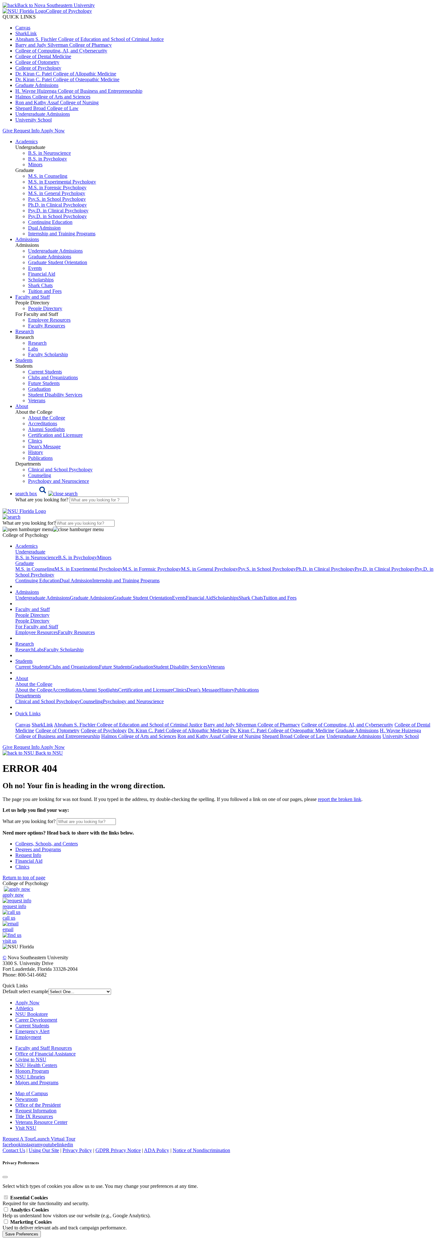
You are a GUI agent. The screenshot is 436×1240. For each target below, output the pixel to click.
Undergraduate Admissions (42, 114)
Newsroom (26, 1099)
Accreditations (42, 423)
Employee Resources (49, 320)
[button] (46, 493)
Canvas (22, 27)
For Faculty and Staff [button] (36, 626)
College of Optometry (37, 62)
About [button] (21, 406)
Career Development (36, 1020)
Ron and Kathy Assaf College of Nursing (57, 102)
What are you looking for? (42, 499)
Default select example (25, 991)
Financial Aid (41, 274)
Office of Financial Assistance (45, 1053)
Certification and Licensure (55, 435)
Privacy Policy (77, 1150)
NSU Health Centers (36, 1065)
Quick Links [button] (28, 713)
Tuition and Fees (45, 291)
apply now (13, 895)
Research (37, 343)
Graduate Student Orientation (57, 262)
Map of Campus (31, 1093)
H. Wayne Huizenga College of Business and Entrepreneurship (78, 91)
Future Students (44, 383)
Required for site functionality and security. (46, 1200)
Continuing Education (50, 222)
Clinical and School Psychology (60, 469)
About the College (46, 417)
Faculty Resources (46, 325)
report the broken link (339, 799)
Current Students (45, 371)
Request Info (26, 130)
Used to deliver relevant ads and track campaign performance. (65, 1224)
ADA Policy (156, 1150)
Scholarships (41, 279)
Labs (33, 348)
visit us (10, 941)
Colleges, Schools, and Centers (46, 843)
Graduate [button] (24, 563)
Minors (35, 164)
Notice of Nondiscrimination (201, 1150)
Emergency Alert (32, 1031)
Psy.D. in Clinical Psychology (58, 210)
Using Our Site (44, 1150)
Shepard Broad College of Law (47, 108)
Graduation (39, 389)
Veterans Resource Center (41, 1122)
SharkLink (26, 33)
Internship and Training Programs (61, 233)
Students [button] (24, 360)
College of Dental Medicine (43, 56)
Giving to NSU (30, 1059)
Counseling (39, 475)
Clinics (35, 440)
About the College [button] (33, 684)
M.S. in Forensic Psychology (57, 187)
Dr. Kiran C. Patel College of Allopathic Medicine (65, 73)
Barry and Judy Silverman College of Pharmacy (63, 45)
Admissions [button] (27, 239)
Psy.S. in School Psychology (57, 199)
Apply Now (53, 130)
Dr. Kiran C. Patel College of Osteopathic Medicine (67, 79)
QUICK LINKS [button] (19, 17)
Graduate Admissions (36, 85)
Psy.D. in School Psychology (57, 216)
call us (9, 918)
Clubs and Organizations (53, 377)
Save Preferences (21, 1234)
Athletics (24, 1008)
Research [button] (24, 331)
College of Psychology (38, 68)
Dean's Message (44, 446)
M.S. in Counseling (47, 176)
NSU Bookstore (31, 1014)
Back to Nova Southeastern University (56, 5)
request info (14, 906)
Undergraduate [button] (30, 551)
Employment (28, 1037)
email (8, 929)
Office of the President (38, 1105)
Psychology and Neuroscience (58, 481)
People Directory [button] (32, 615)
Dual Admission (44, 228)
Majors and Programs (36, 1082)
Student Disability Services (55, 394)
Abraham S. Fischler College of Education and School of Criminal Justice (89, 39)
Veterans (36, 400)
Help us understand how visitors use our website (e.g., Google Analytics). (77, 1212)
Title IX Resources (34, 1116)
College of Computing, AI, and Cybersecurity (61, 50)
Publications (40, 458)
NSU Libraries (30, 1076)
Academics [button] (26, 141)
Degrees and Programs (38, 849)
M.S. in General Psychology (56, 193)
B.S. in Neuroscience (49, 153)
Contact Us (14, 1150)
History (35, 452)
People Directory (45, 308)
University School (33, 119)
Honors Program (32, 1071)
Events (35, 268)
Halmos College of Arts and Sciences (52, 96)
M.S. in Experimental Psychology (62, 181)
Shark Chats (40, 285)
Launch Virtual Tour (54, 1139)
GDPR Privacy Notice (118, 1150)
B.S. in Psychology (47, 158)
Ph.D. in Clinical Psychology (57, 205)
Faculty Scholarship (48, 354)
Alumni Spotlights (46, 429)
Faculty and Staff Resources (43, 1048)
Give (7, 130)
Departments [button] (28, 695)
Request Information (35, 1110)
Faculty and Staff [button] (32, 297)
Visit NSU (25, 1128)
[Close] (5, 1177)
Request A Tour (18, 1139)
